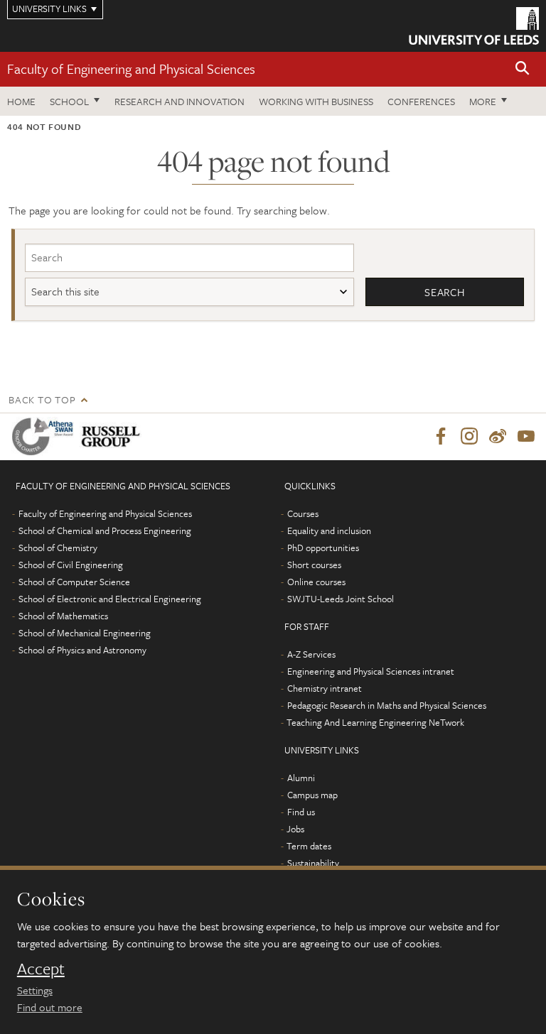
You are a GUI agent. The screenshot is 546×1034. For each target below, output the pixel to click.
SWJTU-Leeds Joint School (340, 599)
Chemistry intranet (324, 688)
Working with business (316, 101)
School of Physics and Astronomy (82, 650)
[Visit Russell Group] (113, 436)
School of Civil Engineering (70, 564)
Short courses (314, 564)
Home (21, 101)
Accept (41, 968)
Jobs (295, 829)
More (482, 101)
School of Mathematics (63, 616)
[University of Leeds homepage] (474, 26)
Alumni (301, 778)
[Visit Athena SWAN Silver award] (45, 436)
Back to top (42, 399)
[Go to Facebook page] (440, 436)
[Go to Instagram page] (469, 436)
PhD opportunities (323, 547)
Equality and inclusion (329, 530)
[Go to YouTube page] (526, 436)
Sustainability (313, 863)
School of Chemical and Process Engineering (104, 530)
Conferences (421, 101)
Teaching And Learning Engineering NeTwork (375, 722)
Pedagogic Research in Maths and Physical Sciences (386, 705)
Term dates (309, 846)
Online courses (316, 582)
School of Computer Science (74, 582)
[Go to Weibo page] (497, 436)
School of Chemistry (57, 547)
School (69, 101)
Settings (35, 990)
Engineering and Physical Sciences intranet (370, 671)
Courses (302, 513)
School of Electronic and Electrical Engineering (109, 599)
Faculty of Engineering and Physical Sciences (131, 68)
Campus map (312, 795)
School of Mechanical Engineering (84, 633)
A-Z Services (311, 654)
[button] (522, 69)
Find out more (49, 1007)
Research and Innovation (179, 101)
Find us (301, 812)
